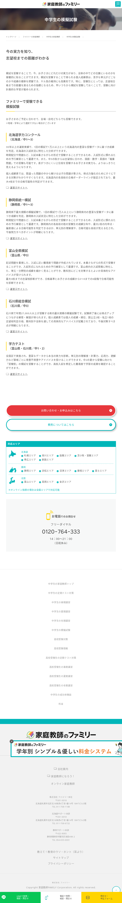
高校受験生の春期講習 (61, 666)
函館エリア (65, 455)
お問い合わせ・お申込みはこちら (61, 410)
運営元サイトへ (18, 187)
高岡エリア (48, 481)
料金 (61, 703)
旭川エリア (48, 455)
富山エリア (30, 481)
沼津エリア (65, 470)
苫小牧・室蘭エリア (87, 455)
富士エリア (101, 470)
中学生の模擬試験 (61, 629)
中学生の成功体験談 (61, 694)
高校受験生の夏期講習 (61, 676)
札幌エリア (30, 455)
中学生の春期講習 (61, 602)
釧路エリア (48, 459)
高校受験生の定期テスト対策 (61, 657)
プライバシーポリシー (61, 863)
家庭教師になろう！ (63, 776)
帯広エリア (30, 459)
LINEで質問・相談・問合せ (23, 897)
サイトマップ (61, 857)
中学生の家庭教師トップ (61, 583)
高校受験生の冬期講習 (61, 685)
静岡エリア (30, 470)
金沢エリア (65, 481)
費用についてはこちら (61, 424)
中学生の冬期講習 (61, 620)
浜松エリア (48, 470)
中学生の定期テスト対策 (61, 592)
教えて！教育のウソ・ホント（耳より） (61, 852)
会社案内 (63, 769)
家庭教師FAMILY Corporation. (56, 887)
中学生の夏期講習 (61, 611)
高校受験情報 (61, 648)
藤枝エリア (83, 470)
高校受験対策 (61, 639)
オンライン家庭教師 (63, 783)
